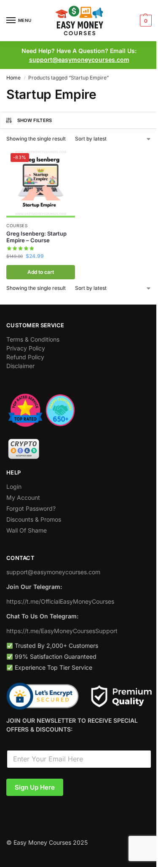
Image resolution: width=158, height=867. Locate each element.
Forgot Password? (31, 508)
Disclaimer (20, 365)
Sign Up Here (35, 787)
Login (13, 486)
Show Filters (34, 120)
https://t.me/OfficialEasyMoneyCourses (60, 601)
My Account (23, 497)
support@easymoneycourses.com (79, 59)
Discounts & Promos (33, 519)
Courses (17, 225)
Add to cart (40, 272)
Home (13, 77)
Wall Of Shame (26, 530)
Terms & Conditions (32, 339)
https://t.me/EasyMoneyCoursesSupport (62, 630)
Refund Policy (25, 357)
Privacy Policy (25, 348)
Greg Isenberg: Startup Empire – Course (36, 237)
